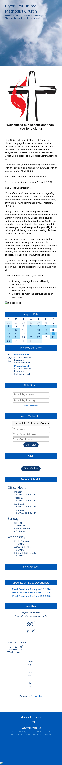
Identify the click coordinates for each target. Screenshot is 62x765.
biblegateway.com (31, 405)
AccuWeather (37, 696)
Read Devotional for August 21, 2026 (31, 592)
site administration (31, 717)
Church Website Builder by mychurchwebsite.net (25, 734)
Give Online (31, 468)
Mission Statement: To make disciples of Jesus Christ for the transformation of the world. (25, 16)
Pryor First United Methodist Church (21, 8)
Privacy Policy (47, 734)
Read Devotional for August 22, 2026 (31, 589)
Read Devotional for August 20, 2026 (31, 596)
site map (31, 721)
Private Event (21, 354)
